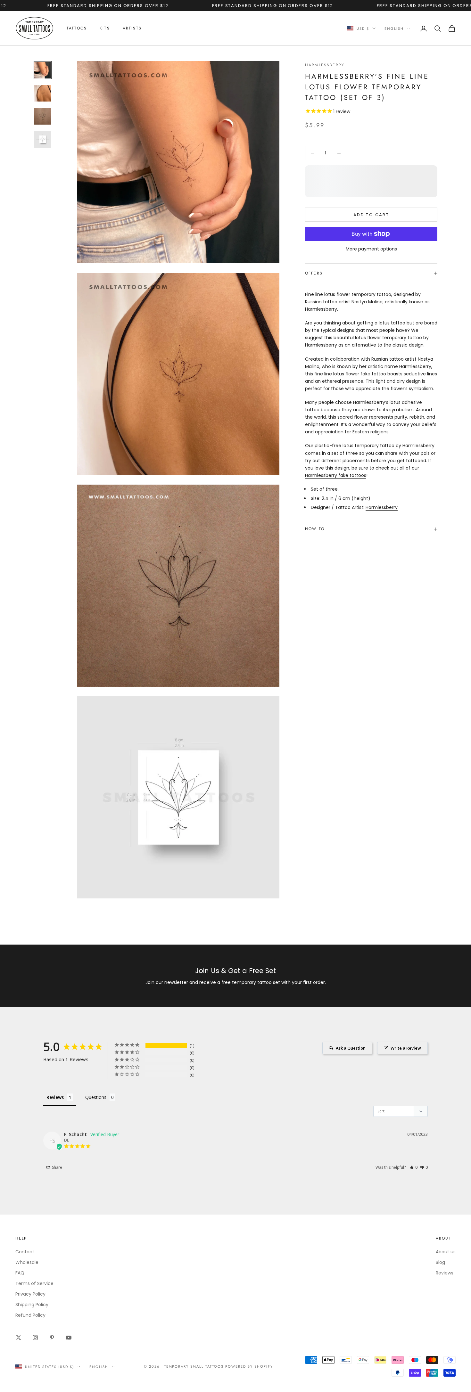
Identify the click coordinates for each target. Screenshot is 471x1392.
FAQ (19, 1273)
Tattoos (77, 28)
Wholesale (26, 1262)
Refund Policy (30, 1315)
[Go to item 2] (43, 93)
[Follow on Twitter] (18, 1337)
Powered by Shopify (249, 1366)
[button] (413, 1167)
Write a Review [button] (406, 1048)
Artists (132, 28)
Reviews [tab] (55, 1097)
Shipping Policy (31, 1304)
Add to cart (371, 214)
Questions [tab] (95, 1097)
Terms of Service (34, 1283)
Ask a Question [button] (351, 1048)
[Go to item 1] (43, 70)
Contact (24, 1252)
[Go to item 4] (43, 139)
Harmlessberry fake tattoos (335, 475)
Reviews (444, 1273)
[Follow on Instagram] (35, 1337)
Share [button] (56, 1167)
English (394, 28)
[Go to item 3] (43, 116)
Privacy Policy (30, 1294)
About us (446, 1252)
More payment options (371, 249)
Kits (105, 28)
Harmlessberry (324, 65)
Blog (440, 1262)
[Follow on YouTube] (68, 1337)
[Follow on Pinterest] (52, 1337)
